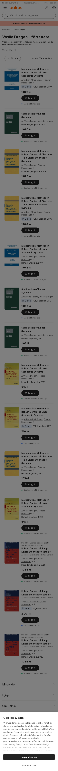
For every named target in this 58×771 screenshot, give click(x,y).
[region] (29, 741)
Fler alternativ (29, 765)
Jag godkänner (29, 757)
